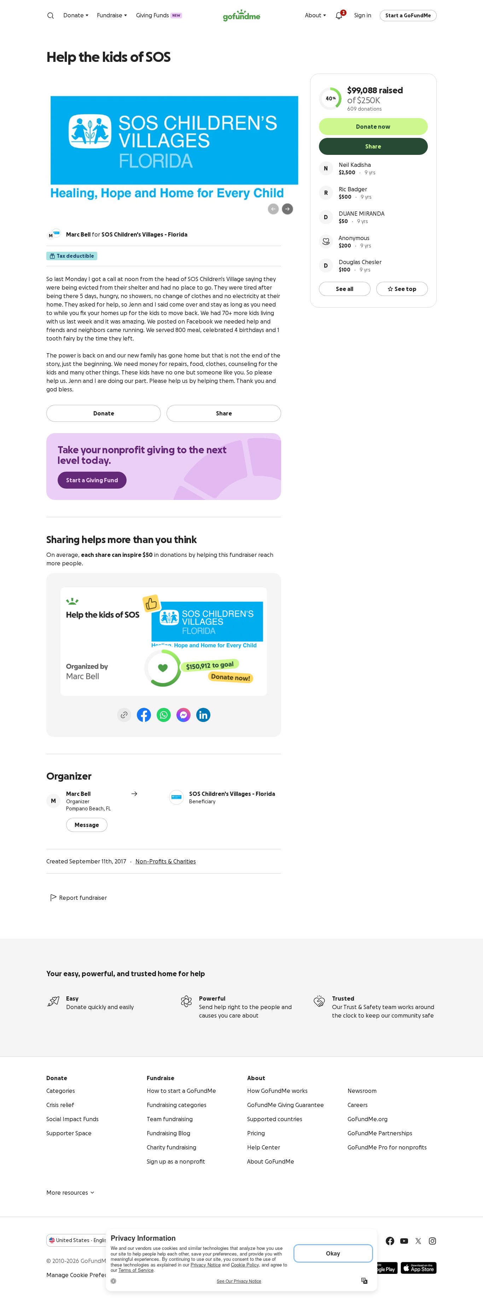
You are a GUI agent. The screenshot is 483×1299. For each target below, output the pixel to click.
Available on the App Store (419, 1268)
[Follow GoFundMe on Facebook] (390, 1241)
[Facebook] (144, 715)
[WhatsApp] (164, 715)
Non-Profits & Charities (165, 861)
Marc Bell (78, 794)
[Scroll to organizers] (56, 233)
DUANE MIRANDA (361, 213)
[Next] (287, 209)
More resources (67, 1192)
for (126, 234)
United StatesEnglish (83, 1240)
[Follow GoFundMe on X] (418, 1241)
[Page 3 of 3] (71, 212)
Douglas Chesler (360, 262)
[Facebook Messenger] (183, 715)
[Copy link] (124, 715)
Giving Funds (158, 15)
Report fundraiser (83, 898)
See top (406, 289)
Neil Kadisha (355, 165)
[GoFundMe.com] (241, 15)
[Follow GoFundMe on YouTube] (404, 1241)
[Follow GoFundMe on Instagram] (432, 1241)
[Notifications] (339, 15)
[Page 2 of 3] (66, 212)
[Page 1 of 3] (59, 212)
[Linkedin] (203, 715)
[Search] (50, 15)
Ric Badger (353, 189)
